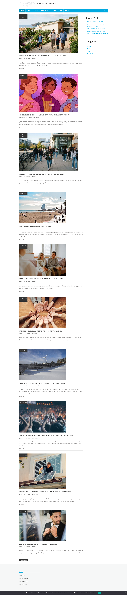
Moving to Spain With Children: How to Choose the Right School (43, 56)
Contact (23, 575)
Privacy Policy (24, 584)
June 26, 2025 (23, 402)
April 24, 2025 (23, 511)
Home (22, 10)
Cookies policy (24, 578)
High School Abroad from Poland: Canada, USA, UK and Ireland (42, 174)
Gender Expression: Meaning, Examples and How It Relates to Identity (44, 115)
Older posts (24, 560)
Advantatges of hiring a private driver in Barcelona (38, 544)
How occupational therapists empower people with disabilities (42, 279)
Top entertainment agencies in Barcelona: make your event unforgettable (46, 435)
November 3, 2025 (23, 246)
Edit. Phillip (22, 117)
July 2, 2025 (23, 350)
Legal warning (24, 581)
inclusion (37, 117)
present (67, 10)
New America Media (46, 3)
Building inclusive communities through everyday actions (40, 331)
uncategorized (36, 494)
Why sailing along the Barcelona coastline (35, 226)
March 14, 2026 (23, 193)
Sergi (21, 58)
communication (45, 10)
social (29, 10)
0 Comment (28, 58)
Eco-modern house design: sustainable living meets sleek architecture (45, 492)
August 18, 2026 (23, 76)
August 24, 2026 (23, 16)
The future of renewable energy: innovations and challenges (42, 383)
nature (36, 10)
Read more (21, 68)
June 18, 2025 (23, 455)
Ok (99, 592)
